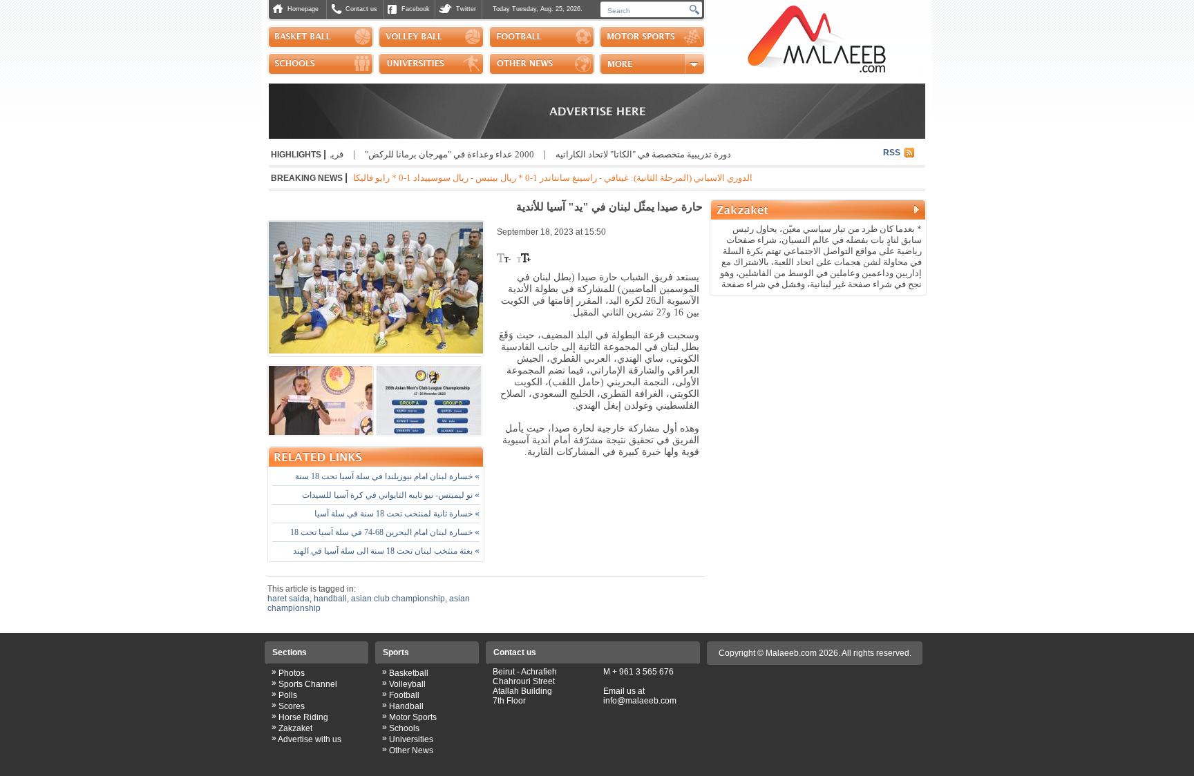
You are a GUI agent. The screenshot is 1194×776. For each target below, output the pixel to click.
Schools (404, 728)
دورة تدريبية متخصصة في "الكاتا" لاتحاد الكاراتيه (667, 154)
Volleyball (407, 684)
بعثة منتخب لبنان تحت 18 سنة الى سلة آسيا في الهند (386, 551)
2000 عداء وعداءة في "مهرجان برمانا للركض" (473, 154)
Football (404, 695)
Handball (406, 706)
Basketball (408, 673)
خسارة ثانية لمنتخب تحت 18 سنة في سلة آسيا (397, 513)
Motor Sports (413, 717)
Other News (411, 750)
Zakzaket (295, 728)
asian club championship (398, 598)
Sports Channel (307, 684)
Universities (411, 739)
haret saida (288, 598)
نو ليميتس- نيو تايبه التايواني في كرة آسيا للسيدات (391, 495)
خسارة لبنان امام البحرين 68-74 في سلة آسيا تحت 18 (385, 532)
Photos (291, 673)
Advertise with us (309, 739)
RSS (891, 152)
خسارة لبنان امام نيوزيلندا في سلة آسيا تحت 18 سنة (387, 476)
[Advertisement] (818, 389)
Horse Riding (303, 717)
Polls (287, 695)
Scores (291, 706)
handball (330, 598)
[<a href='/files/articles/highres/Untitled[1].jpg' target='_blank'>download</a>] (429, 400)
